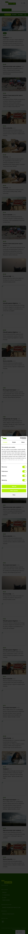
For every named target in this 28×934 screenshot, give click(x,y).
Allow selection (14, 490)
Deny (14, 494)
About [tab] (23, 442)
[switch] (24, 471)
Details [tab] (14, 442)
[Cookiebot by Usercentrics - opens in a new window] (20, 438)
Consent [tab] (5, 442)
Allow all (14, 486)
